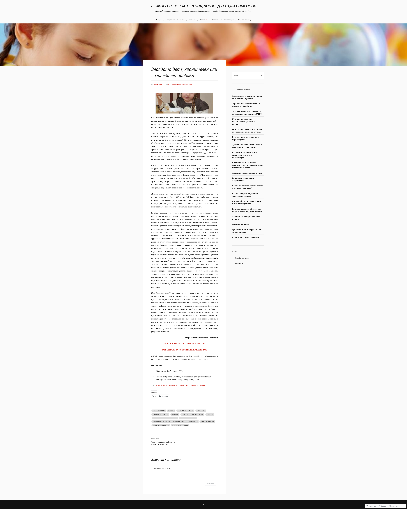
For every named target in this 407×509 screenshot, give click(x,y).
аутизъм (171, 410)
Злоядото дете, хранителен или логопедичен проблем (247, 97)
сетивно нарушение (188, 418)
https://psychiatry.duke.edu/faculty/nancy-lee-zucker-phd (180, 385)
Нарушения (170, 20)
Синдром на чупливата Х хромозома (243, 179)
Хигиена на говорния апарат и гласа (246, 217)
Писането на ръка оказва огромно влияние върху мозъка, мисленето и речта (247, 165)
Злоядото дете (159, 410)
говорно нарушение (186, 410)
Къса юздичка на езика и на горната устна (245, 138)
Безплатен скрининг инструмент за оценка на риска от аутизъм (247, 130)
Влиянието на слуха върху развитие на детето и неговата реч (244, 155)
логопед (210, 414)
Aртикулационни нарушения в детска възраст (246, 230)
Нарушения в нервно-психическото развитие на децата (243, 121)
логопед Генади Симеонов (180, 84)
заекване (175, 414)
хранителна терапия (180, 425)
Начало (158, 20)
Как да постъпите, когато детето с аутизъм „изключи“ (247, 187)
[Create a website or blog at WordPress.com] (203, 504)
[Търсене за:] (248, 75)
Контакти (215, 20)
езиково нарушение (161, 414)
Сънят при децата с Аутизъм (245, 237)
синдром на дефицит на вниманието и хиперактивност (175, 421)
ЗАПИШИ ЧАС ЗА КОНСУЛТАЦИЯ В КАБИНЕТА (184, 349)
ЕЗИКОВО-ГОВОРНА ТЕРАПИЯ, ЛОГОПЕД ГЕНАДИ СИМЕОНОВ (203, 6)
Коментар (210, 484)
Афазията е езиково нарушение (247, 173)
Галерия (192, 20)
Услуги (202, 20)
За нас (182, 20)
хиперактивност (207, 421)
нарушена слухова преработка (165, 418)
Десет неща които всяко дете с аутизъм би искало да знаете (247, 145)
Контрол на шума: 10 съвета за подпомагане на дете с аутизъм (247, 210)
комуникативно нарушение (193, 414)
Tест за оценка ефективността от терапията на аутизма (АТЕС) (247, 112)
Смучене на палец (240, 224)
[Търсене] (261, 75)
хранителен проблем (161, 425)
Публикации (229, 20)
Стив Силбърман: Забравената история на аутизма (246, 202)
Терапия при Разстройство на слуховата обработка (246, 104)
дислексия (201, 410)
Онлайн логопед (244, 20)
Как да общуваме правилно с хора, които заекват (246, 194)
